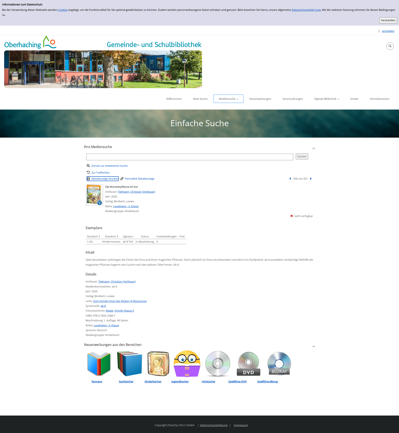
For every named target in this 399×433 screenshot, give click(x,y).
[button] (390, 46)
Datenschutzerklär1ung (306, 10)
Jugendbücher (180, 381)
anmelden (388, 31)
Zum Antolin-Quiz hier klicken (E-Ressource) (120, 301)
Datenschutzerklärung (214, 425)
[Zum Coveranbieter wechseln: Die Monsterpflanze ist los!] (94, 195)
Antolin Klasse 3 (124, 310)
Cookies (63, 10)
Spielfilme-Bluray (267, 381)
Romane (97, 381)
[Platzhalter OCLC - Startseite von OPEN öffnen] (103, 61)
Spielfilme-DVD (237, 381)
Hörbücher (208, 381)
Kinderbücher (153, 381)
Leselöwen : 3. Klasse (126, 206)
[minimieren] (313, 148)
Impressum (241, 425)
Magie (109, 310)
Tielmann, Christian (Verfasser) (136, 192)
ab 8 (103, 306)
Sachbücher (126, 381)
